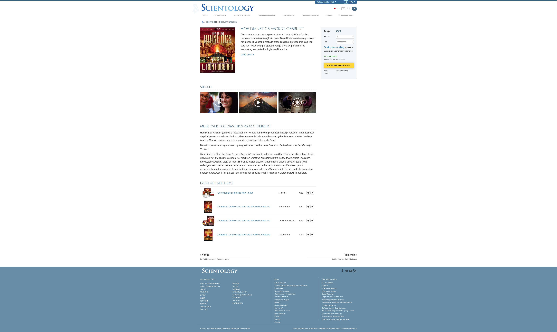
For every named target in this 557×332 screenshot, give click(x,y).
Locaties (278, 319)
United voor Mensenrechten (332, 313)
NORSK (235, 286)
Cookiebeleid (312, 328)
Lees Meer (246, 54)
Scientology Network (329, 288)
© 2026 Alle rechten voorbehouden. (225, 328)
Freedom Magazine (329, 305)
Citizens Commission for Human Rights (336, 319)
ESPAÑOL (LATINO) (240, 292)
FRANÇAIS (204, 292)
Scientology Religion (329, 291)
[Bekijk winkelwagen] (354, 9)
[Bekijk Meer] (312, 192)
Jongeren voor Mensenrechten (333, 316)
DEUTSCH (204, 309)
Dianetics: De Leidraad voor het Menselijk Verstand (244, 206)
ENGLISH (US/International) (210, 283)
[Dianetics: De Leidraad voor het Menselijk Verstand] (208, 206)
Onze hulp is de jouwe (282, 311)
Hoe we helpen (289, 15)
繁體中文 (203, 304)
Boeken (329, 15)
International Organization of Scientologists (337, 302)
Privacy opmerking (300, 328)
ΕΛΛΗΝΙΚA (236, 297)
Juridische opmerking (349, 328)
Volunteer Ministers (281, 297)
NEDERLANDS (205, 306)
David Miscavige (328, 294)
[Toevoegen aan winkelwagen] (308, 192)
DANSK (203, 289)
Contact (277, 316)
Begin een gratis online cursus (332, 297)
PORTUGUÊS (238, 303)
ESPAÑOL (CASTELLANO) (242, 295)
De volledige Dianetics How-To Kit (235, 193)
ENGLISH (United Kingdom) (210, 286)
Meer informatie (280, 313)
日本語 (202, 298)
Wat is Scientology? (242, 15)
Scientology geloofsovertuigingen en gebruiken (291, 285)
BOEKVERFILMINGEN (228, 22)
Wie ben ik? (279, 308)
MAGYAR (236, 283)
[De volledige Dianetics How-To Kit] (208, 192)
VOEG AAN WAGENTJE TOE (339, 65)
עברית (203, 295)
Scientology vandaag (266, 15)
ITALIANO (236, 300)
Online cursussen (346, 15)
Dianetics (325, 285)
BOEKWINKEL (212, 22)
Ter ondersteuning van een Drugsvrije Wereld (338, 311)
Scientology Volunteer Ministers (333, 299)
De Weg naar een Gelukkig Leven (334, 308)
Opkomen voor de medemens (285, 294)
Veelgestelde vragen (310, 15)
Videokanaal (279, 288)
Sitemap (277, 322)
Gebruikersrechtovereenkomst (329, 328)
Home (205, 15)
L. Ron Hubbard (220, 15)
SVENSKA (236, 289)
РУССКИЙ (204, 301)
